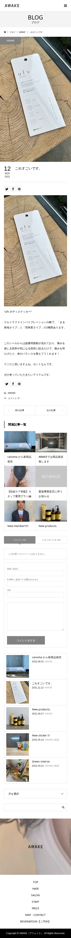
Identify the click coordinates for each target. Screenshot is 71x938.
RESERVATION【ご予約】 (35, 921)
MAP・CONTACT (35, 915)
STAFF (35, 901)
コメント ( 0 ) (20, 539)
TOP (35, 882)
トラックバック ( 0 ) (51, 539)
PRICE (35, 908)
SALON (35, 895)
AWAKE (10, 40)
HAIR (35, 888)
